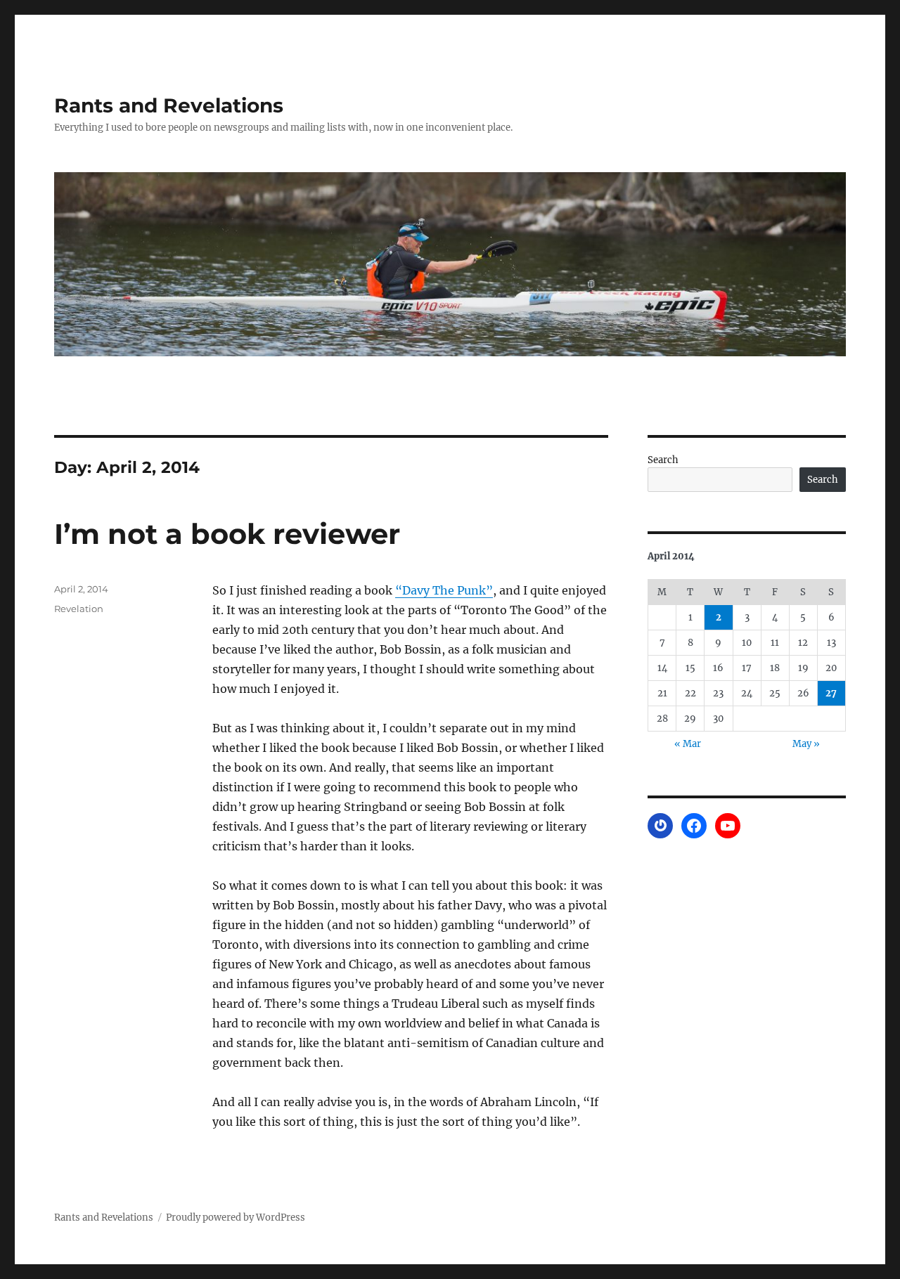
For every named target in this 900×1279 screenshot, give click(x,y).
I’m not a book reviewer (227, 534)
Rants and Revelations (168, 105)
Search (663, 460)
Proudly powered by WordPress (235, 1217)
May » (806, 744)
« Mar (687, 744)
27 (831, 693)
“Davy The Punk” (444, 590)
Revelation (78, 608)
